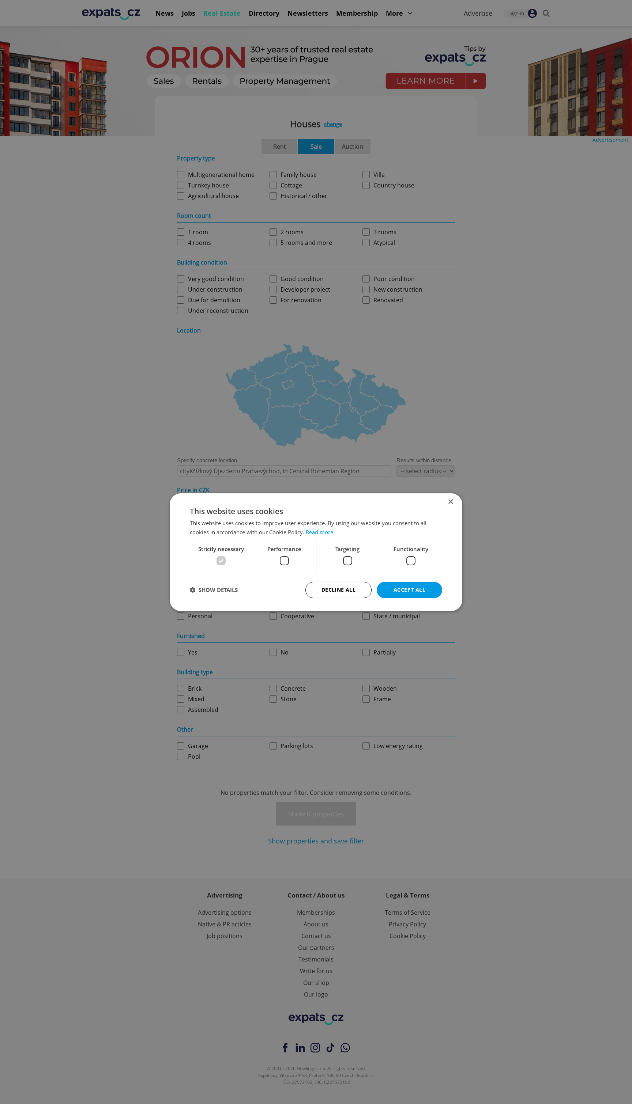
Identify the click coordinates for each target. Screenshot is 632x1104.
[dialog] (316, 552)
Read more (319, 532)
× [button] (450, 501)
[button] (214, 590)
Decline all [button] (338, 589)
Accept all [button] (409, 589)
